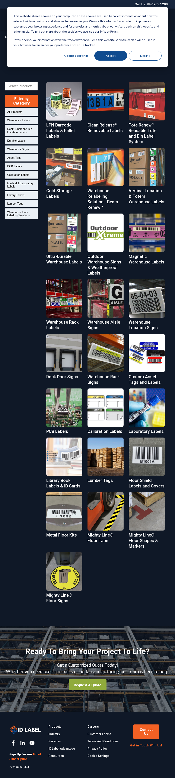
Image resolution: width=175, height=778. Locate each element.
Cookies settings (76, 55)
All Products (14, 111)
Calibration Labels (18, 174)
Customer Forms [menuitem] (99, 734)
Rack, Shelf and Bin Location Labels (19, 130)
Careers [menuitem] (93, 726)
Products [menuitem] (54, 726)
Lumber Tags (15, 203)
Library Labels (16, 195)
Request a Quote (87, 685)
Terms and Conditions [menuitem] (103, 741)
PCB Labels (14, 166)
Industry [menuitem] (54, 734)
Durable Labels (16, 140)
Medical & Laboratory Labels (20, 185)
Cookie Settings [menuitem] (98, 756)
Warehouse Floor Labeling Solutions (18, 214)
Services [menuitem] (54, 741)
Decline (145, 55)
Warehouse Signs (18, 149)
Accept (111, 55)
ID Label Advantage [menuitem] (61, 748)
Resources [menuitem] (56, 756)
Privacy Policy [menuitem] (97, 748)
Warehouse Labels (18, 120)
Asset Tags (14, 157)
